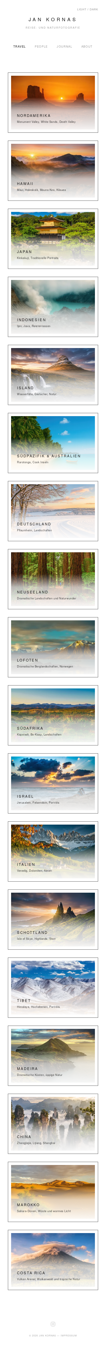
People (41, 46)
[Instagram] (53, 1331)
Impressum (69, 1335)
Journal (64, 46)
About (87, 46)
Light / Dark (87, 9)
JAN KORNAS (53, 19)
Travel (19, 46)
